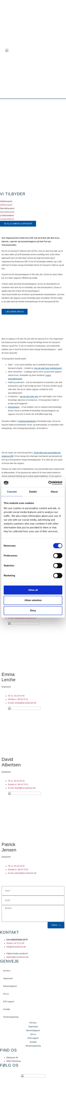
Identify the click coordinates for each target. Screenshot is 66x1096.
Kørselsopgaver (10, 986)
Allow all (33, 590)
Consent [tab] (12, 491)
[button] (60, 49)
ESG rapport (8, 1001)
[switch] (57, 555)
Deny (33, 610)
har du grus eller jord (29, 396)
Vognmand (8, 978)
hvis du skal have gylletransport (48, 368)
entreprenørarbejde (27, 421)
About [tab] (54, 491)
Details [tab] (33, 491)
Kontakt (6, 1009)
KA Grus (6, 971)
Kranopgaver (13, 407)
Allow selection (33, 600)
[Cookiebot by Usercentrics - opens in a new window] (48, 483)
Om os (6, 994)
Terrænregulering (10, 1017)
